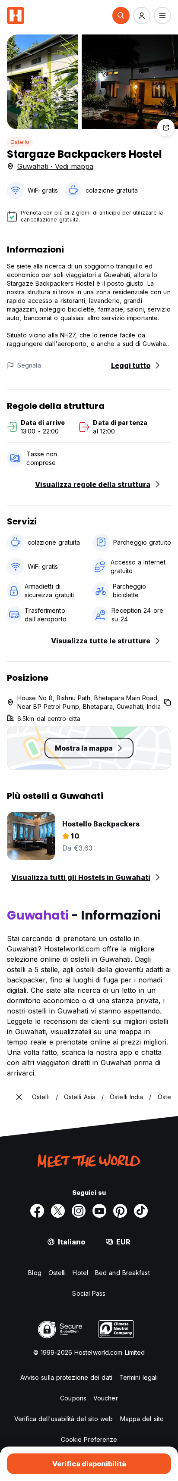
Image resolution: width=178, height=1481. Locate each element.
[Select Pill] (121, 15)
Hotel (80, 1272)
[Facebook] (37, 1211)
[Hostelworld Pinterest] (120, 1211)
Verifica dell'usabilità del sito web (63, 1418)
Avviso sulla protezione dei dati (66, 1377)
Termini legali (138, 1377)
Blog (34, 1272)
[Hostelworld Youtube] (99, 1211)
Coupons (73, 1398)
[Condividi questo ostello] (166, 127)
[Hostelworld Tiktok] (141, 1211)
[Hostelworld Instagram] (79, 1211)
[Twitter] (58, 1211)
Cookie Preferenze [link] (89, 1439)
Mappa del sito (142, 1418)
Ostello (19, 142)
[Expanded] (19, 1097)
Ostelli (57, 1272)
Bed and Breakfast (122, 1272)
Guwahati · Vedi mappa (55, 166)
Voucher (105, 1398)
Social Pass (88, 1293)
